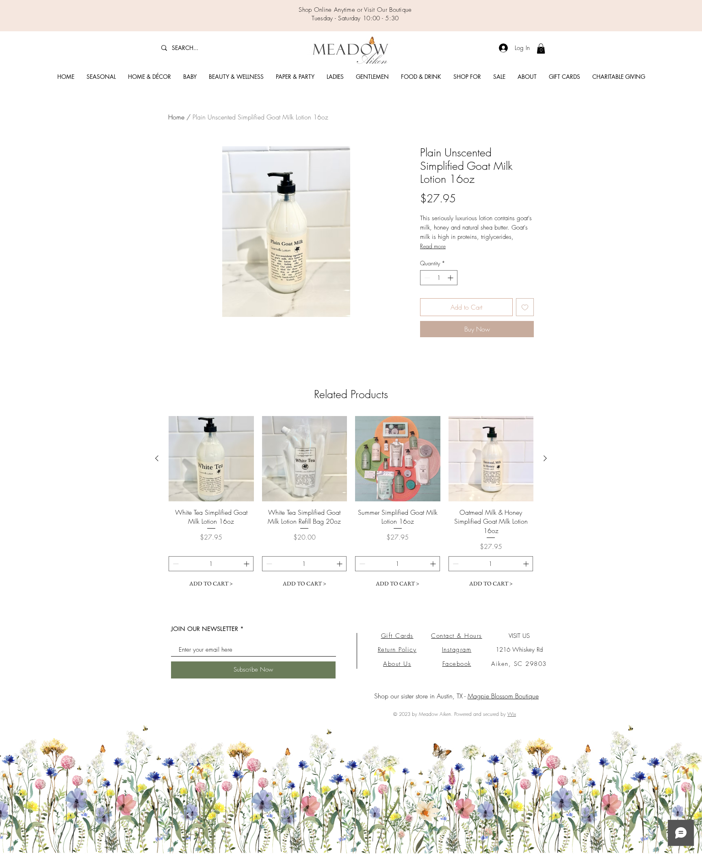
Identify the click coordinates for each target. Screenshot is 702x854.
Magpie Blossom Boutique (503, 695)
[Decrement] (426, 278)
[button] (101, 76)
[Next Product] (545, 458)
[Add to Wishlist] (525, 307)
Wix (511, 714)
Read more (433, 246)
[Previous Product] (157, 458)
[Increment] (451, 278)
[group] (351, 504)
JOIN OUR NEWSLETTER (204, 629)
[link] (541, 48)
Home (176, 117)
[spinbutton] (438, 278)
